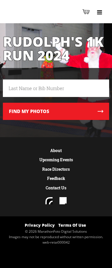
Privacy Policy (40, 225)
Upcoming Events (56, 159)
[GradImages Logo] (33, 17)
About (56, 150)
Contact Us (56, 188)
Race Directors (56, 169)
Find (29, 111)
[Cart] (86, 11)
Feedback (56, 178)
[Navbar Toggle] (99, 12)
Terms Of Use (72, 225)
